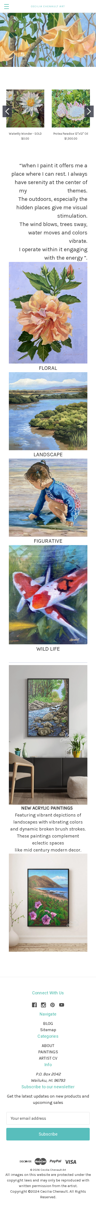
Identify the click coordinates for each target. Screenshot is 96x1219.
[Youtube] (61, 1005)
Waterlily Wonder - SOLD (25, 133)
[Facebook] (34, 1005)
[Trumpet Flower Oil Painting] (48, 40)
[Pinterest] (52, 1005)
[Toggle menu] (6, 6)
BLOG (48, 1023)
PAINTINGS (48, 1051)
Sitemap (48, 1029)
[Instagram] (43, 1005)
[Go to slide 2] (89, 111)
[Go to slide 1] (7, 111)
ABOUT (48, 1045)
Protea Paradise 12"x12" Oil (70, 133)
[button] (48, 313)
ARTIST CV (48, 1058)
